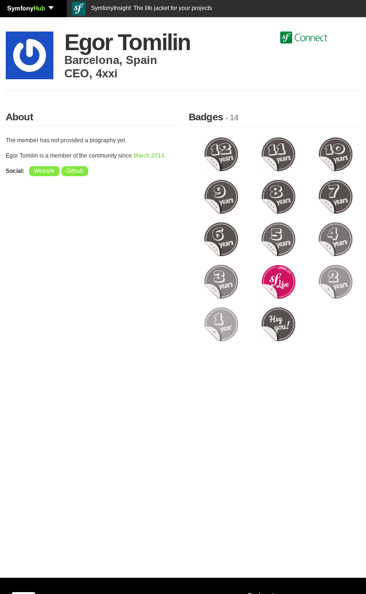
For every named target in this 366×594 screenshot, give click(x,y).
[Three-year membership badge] (221, 281)
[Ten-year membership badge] (335, 153)
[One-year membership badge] (221, 323)
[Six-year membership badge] (221, 238)
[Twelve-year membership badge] (221, 153)
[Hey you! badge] (278, 323)
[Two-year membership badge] (335, 281)
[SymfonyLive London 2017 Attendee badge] (278, 281)
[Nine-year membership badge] (221, 196)
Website (44, 171)
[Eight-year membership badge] (278, 196)
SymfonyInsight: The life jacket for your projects (151, 8)
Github (74, 171)
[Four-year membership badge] (335, 238)
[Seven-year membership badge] (335, 196)
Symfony (26, 7)
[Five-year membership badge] (278, 238)
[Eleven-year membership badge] (278, 153)
